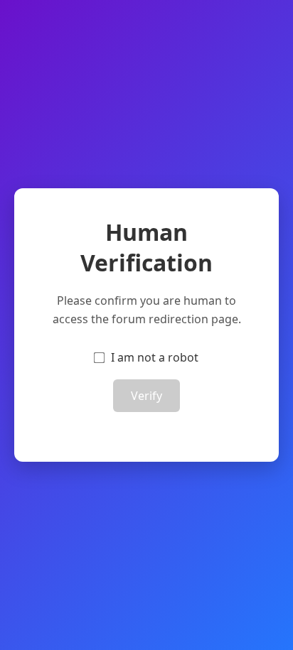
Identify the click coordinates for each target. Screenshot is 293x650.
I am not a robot (154, 357)
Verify (146, 395)
